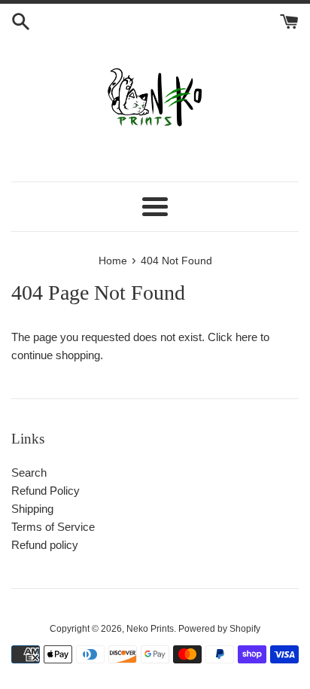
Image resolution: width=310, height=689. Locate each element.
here (246, 337)
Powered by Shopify (219, 628)
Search (29, 472)
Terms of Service (53, 526)
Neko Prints (150, 628)
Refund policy (44, 544)
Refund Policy (45, 490)
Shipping (32, 508)
